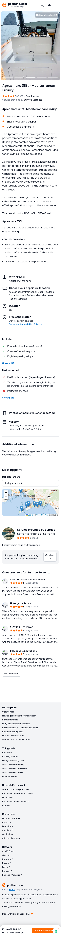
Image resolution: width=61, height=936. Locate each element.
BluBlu (12, 889)
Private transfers (10, 719)
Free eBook (7, 826)
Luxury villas (7, 797)
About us (6, 830)
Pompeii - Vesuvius (11, 875)
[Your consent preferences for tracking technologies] (56, 931)
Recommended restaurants (15, 801)
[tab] (8, 77)
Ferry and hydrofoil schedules (16, 723)
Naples (5, 863)
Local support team (11, 818)
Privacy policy (31, 902)
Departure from (11, 476)
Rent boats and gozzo (12, 731)
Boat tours (7, 752)
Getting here (8, 711)
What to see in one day (13, 764)
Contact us (7, 834)
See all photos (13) (48, 15)
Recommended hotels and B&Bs (17, 793)
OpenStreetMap (42, 515)
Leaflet (30, 515)
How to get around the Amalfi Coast (19, 715)
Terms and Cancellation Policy (24, 324)
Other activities (9, 776)
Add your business (11, 838)
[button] (21, 509)
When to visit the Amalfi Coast (16, 739)
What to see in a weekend (14, 768)
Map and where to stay (13, 735)
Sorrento (6, 859)
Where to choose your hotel (15, 789)
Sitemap (6, 898)
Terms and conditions (12, 902)
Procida (6, 871)
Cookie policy (47, 902)
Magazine (6, 822)
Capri (4, 855)
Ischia (5, 867)
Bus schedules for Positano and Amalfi (20, 727)
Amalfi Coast (8, 851)
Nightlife (6, 805)
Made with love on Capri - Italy (16, 913)
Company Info (49, 894)
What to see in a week (12, 772)
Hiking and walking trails (13, 760)
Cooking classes (10, 756)
